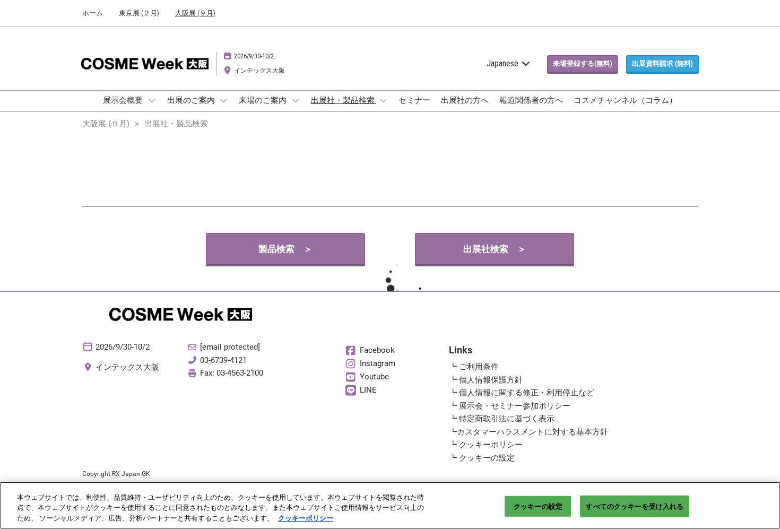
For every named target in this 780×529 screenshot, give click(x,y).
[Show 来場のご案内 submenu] (295, 100)
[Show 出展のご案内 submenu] (224, 100)
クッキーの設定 (538, 506)
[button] (582, 63)
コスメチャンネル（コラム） (625, 100)
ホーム (92, 13)
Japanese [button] (504, 63)
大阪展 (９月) (195, 13)
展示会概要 (123, 100)
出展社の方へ (465, 100)
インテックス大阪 (259, 70)
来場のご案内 (263, 100)
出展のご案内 (191, 100)
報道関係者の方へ (531, 100)
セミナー (414, 100)
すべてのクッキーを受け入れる (634, 506)
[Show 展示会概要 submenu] (152, 100)
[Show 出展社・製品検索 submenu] (383, 100)
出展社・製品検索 (343, 100)
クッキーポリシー (305, 518)
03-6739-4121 (223, 360)
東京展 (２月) (139, 13)
